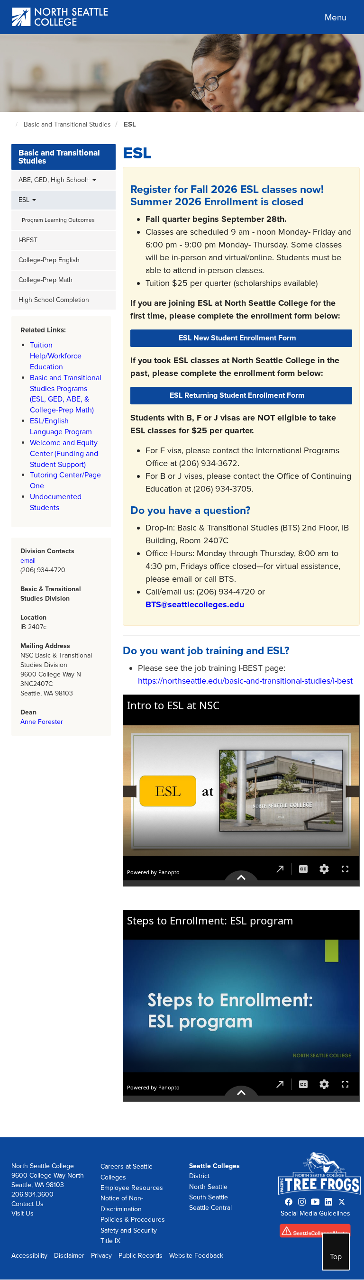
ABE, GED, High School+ (54, 180)
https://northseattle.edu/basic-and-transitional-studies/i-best (245, 681)
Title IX (110, 1241)
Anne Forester (41, 722)
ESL (130, 124)
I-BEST (27, 240)
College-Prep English (49, 260)
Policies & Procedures (132, 1220)
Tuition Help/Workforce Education (56, 356)
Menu (335, 17)
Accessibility (29, 1256)
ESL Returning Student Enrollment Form (237, 395)
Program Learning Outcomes (58, 220)
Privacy (101, 1256)
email (28, 561)
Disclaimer (69, 1256)
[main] (182, 585)
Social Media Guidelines (315, 1213)
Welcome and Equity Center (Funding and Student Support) (64, 453)
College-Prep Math (45, 280)
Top (336, 1257)
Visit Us (22, 1213)
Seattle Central (210, 1208)
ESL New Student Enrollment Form (237, 338)
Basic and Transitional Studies (67, 124)
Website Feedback (196, 1256)
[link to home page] (60, 17)
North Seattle (208, 1187)
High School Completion (53, 300)
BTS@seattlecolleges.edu (195, 604)
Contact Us (27, 1204)
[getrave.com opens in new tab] (315, 1233)
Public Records (140, 1256)
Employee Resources (131, 1188)
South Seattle (208, 1197)
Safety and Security (128, 1230)
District (199, 1176)
